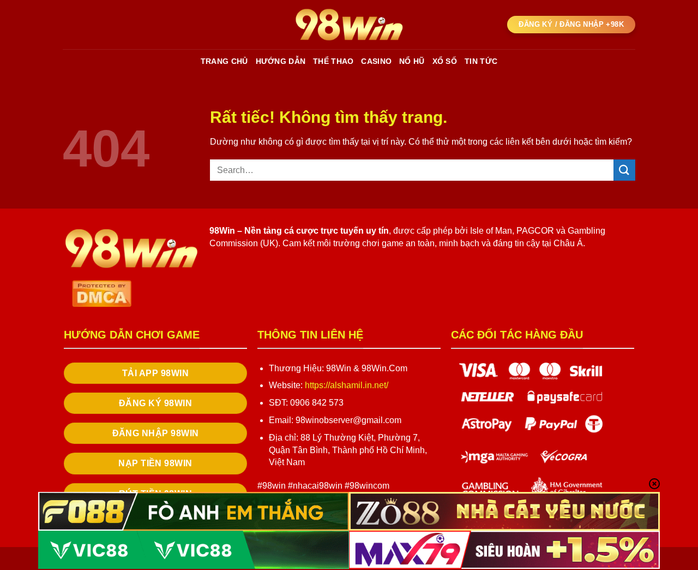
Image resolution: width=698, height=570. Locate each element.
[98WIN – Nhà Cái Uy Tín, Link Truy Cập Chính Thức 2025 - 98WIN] (349, 24)
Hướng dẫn (281, 61)
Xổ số (444, 61)
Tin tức (481, 61)
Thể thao (333, 61)
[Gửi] (624, 170)
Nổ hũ (411, 61)
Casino (376, 61)
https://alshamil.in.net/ (346, 385)
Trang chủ (224, 61)
